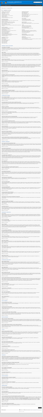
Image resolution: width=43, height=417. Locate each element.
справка (15, 397)
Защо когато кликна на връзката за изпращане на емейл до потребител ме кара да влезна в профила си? (11, 25)
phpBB (34, 117)
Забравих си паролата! (4, 16)
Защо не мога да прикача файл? (5, 32)
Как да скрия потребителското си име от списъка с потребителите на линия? (10, 20)
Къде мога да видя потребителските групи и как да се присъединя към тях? (30, 14)
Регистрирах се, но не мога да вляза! (6, 14)
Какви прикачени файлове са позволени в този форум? (28, 34)
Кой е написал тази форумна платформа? (26, 37)
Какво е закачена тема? (4, 42)
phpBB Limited (28, 387)
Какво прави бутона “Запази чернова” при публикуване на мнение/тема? (9, 34)
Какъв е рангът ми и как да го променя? (6, 24)
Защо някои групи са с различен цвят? (26, 15)
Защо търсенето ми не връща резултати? (26, 26)
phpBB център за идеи (36, 392)
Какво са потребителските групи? (25, 13)
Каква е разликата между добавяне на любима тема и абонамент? (29, 30)
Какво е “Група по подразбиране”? (25, 16)
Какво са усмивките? (4, 39)
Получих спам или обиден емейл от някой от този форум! (28, 20)
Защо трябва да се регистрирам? (5, 12)
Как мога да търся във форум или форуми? (26, 25)
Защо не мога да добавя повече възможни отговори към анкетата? (9, 30)
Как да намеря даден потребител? (25, 27)
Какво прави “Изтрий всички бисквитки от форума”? (7, 17)
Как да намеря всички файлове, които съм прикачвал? (28, 35)
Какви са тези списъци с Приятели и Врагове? (27, 22)
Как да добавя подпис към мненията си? (6, 29)
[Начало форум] (3, 2)
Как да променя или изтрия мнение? (5, 28)
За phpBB (22, 388)
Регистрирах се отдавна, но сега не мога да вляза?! (7, 15)
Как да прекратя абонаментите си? (25, 32)
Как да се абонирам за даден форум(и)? (26, 31)
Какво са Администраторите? (25, 12)
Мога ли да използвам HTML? (5, 38)
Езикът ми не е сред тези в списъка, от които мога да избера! (8, 22)
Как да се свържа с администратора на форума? (27, 39)
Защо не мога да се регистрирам (5, 13)
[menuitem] (8, 5)
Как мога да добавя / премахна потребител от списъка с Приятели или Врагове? (30, 23)
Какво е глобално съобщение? (5, 40)
